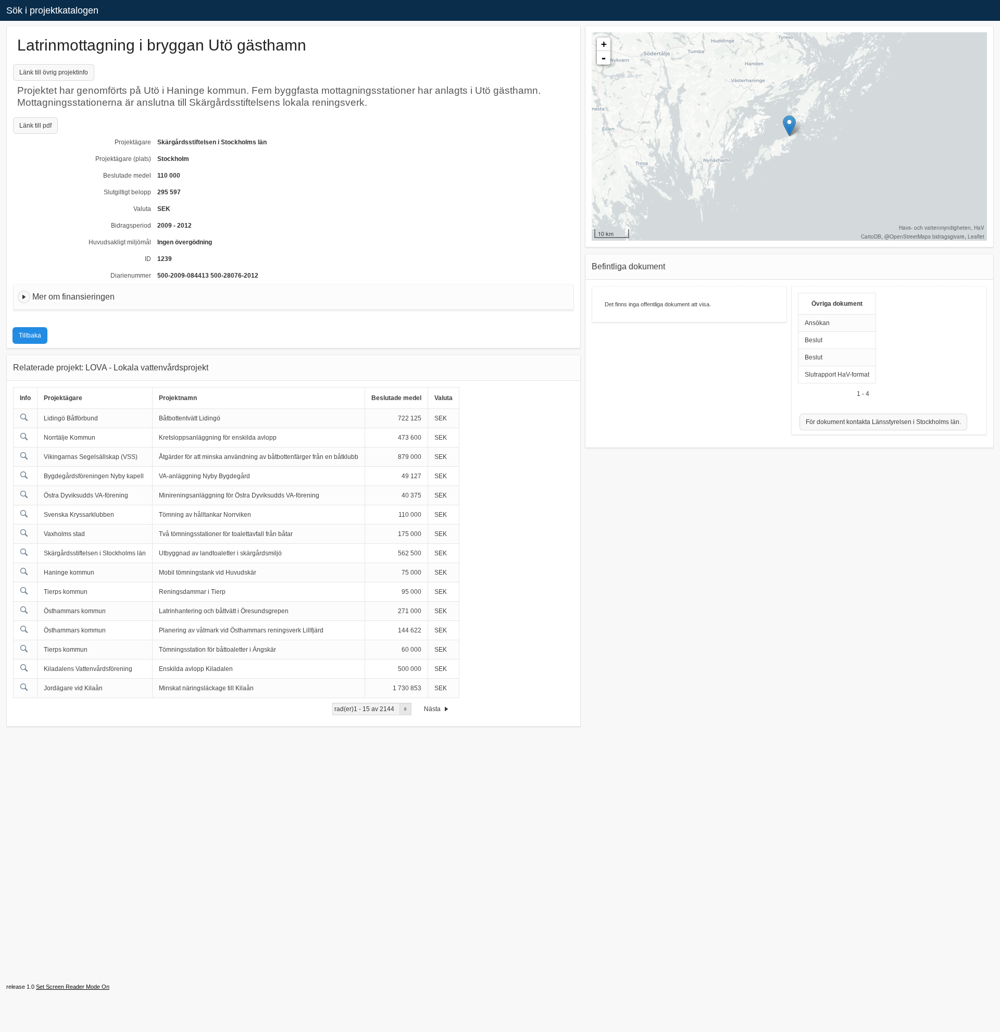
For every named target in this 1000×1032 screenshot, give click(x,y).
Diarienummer (130, 275)
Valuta (142, 209)
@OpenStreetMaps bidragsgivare (924, 236)
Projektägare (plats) (123, 159)
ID (148, 259)
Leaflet (976, 236)
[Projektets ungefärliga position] (789, 125)
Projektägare (133, 142)
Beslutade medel (127, 175)
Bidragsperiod (131, 225)
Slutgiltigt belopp (127, 192)
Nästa (433, 709)
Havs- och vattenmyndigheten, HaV (941, 227)
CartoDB (871, 236)
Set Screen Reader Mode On (72, 987)
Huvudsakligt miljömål (120, 242)
